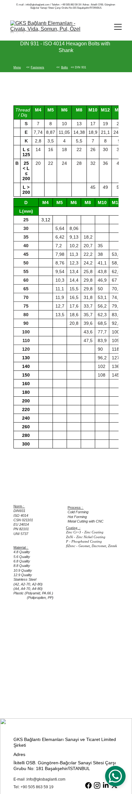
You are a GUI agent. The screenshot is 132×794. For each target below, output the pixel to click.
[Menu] (118, 27)
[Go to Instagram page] (97, 785)
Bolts (64, 67)
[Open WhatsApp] (115, 776)
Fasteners (37, 67)
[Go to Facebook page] (88, 785)
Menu (17, 67)
